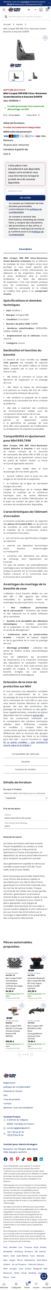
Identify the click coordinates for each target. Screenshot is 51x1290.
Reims (6, 1256)
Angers (12, 1260)
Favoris (36, 1287)
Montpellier (8, 1251)
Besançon (7, 1273)
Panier (27, 1285)
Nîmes (20, 1260)
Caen (13, 1277)
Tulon (32, 1256)
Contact (7, 1103)
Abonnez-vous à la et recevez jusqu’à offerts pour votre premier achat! (24, 3)
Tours (20, 1268)
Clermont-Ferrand (36, 1264)
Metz (45, 1268)
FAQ (5, 1095)
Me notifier (25, 197)
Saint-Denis (42, 1260)
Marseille (13, 1247)
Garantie (25, 761)
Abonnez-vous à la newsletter (18, 1107)
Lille (36, 1251)
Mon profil (47, 1287)
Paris (5, 1247)
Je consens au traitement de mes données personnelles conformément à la (26, 208)
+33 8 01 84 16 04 (15, 1135)
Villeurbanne (29, 1260)
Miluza (6, 1277)
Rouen (24, 1273)
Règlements (9, 1082)
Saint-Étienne (22, 1256)
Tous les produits (11, 1099)
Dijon (5, 1260)
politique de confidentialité (16, 1087)
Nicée (36, 1247)
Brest (5, 1268)
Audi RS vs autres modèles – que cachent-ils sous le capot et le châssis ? (25, 742)
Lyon (20, 1247)
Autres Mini (38, 715)
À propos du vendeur (25, 769)
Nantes (43, 1247)
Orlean (17, 1273)
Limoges (13, 1268)
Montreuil (32, 1273)
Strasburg (18, 1251)
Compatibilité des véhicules (25, 754)
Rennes (42, 1251)
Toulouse (28, 1247)
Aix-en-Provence (19, 1264)
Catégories (16, 1287)
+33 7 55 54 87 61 (15, 1132)
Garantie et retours (12, 1091)
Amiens (28, 1268)
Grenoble (40, 1256)
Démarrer (4, 1287)
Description (25, 249)
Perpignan (37, 1268)
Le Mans (6, 1264)
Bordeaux (29, 1251)
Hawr (12, 1256)
